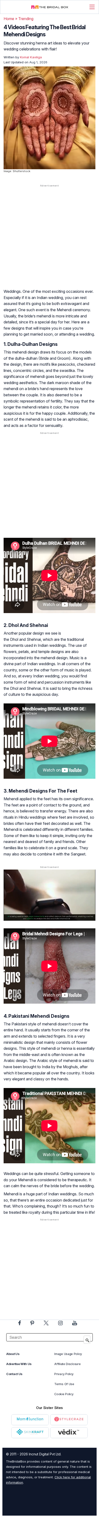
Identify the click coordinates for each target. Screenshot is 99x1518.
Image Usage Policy (68, 1354)
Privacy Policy (64, 1374)
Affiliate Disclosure (67, 1364)
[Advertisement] (49, 241)
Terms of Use (64, 1384)
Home (9, 18)
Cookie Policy (63, 1394)
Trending (25, 18)
